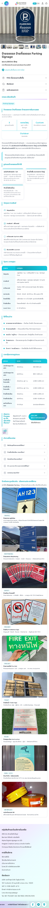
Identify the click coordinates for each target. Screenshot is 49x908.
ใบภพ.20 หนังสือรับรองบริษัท (11, 867)
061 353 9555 (19, 896)
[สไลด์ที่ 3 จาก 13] (15, 47)
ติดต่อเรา (10, 84)
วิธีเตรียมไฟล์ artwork (9, 860)
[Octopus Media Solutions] (21, 3)
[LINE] (38, 904)
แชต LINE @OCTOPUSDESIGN (38, 417)
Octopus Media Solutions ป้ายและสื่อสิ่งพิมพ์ (16, 847)
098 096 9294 (30, 896)
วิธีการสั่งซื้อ (5, 857)
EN (38, 3)
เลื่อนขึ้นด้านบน (35, 422)
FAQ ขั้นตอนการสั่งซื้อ (15, 78)
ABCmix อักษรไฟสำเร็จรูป (10, 834)
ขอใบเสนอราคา (13, 90)
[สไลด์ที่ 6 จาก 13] (32, 47)
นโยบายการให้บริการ (8, 863)
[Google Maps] (44, 904)
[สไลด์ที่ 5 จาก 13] (26, 47)
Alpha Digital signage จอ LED (12, 840)
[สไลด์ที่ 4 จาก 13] (21, 47)
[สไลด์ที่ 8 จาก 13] (44, 47)
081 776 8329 (9, 896)
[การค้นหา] (6, 3)
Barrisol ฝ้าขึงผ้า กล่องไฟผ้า (10, 837)
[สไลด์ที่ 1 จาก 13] (3, 47)
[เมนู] (2, 3)
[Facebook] (33, 904)
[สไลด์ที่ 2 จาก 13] (9, 47)
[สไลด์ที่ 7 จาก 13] (38, 47)
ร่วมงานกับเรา (6, 870)
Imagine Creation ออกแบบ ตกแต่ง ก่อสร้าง (16, 844)
